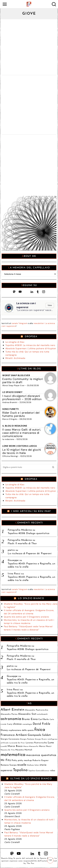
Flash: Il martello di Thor (22, 543)
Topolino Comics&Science (38, 771)
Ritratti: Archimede (15, 358)
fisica (39, 729)
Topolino (20, 770)
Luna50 (4, 746)
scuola (21, 764)
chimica (17, 724)
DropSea (31, 336)
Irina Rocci (14, 573)
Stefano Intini (33, 765)
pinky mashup (25, 760)
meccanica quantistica (41, 755)
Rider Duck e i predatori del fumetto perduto (20, 414)
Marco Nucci (45, 746)
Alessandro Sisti (27, 714)
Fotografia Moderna (20, 530)
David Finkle (41, 724)
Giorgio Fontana (27, 739)
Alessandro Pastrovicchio (36, 710)
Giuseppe (13, 560)
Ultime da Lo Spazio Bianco (31, 778)
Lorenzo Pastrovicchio (36, 743)
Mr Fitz (6, 760)
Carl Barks (43, 719)
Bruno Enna (30, 719)
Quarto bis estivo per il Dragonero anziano (26, 616)
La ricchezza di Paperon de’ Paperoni (30, 553)
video (52, 771)
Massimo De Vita (8, 750)
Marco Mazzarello (30, 746)
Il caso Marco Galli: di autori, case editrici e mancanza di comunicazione (21, 433)
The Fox (30, 863)
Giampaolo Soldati (39, 735)
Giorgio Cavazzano (10, 739)
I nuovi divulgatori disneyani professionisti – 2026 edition (22, 397)
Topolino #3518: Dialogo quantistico (28, 533)
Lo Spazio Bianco (31, 598)
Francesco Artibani (14, 735)
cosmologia (27, 724)
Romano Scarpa (9, 765)
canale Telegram (19, 323)
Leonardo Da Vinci (17, 743)
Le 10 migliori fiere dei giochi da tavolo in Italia (21, 451)
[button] (53, 467)
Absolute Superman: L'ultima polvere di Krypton (30, 348)
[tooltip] (14, 291)
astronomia (11, 719)
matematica (13, 755)
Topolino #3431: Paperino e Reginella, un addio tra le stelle (31, 565)
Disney (4, 730)
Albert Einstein (12, 709)
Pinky (14, 760)
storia (43, 765)
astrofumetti (42, 714)
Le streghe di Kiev (14, 342)
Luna (51, 742)
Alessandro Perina (9, 714)
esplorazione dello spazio (21, 730)
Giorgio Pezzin (41, 739)
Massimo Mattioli (23, 750)
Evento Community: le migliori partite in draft (22, 380)
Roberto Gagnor (40, 760)
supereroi (6, 770)
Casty (9, 724)
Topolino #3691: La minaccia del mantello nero (30, 345)
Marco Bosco (15, 746)
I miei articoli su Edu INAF (31, 511)
